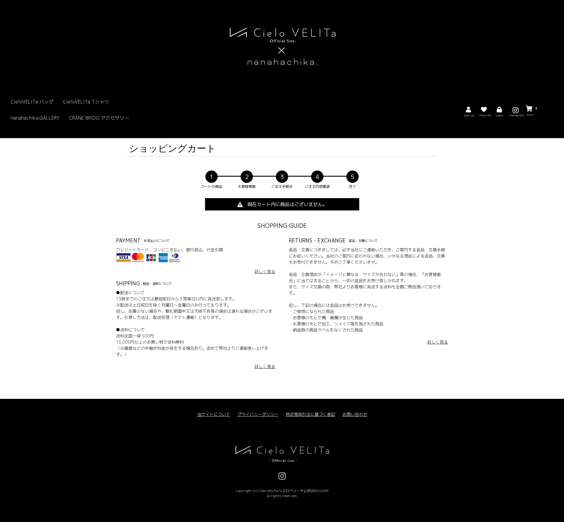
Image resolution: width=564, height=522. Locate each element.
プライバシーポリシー (257, 414)
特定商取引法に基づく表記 (310, 414)
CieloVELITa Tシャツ (86, 101)
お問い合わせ (355, 414)
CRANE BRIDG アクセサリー (99, 118)
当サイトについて (213, 414)
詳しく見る (265, 271)
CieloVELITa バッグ (32, 101)
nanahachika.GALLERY (35, 118)
